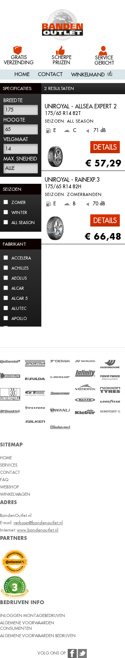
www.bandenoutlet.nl (37, 530)
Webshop (9, 487)
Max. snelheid (20, 159)
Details (105, 147)
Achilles (19, 268)
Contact (50, 74)
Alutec (18, 308)
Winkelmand (88, 74)
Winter (19, 212)
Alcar (17, 288)
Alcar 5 (19, 298)
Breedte (13, 100)
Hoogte (14, 120)
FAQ (4, 479)
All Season (23, 222)
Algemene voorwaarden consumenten (27, 625)
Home (22, 74)
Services (8, 465)
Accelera (21, 258)
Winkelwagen (15, 494)
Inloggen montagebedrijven (32, 615)
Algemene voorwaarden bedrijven (38, 635)
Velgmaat (15, 139)
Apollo (19, 318)
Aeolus (19, 278)
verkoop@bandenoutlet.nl (38, 522)
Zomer (18, 202)
